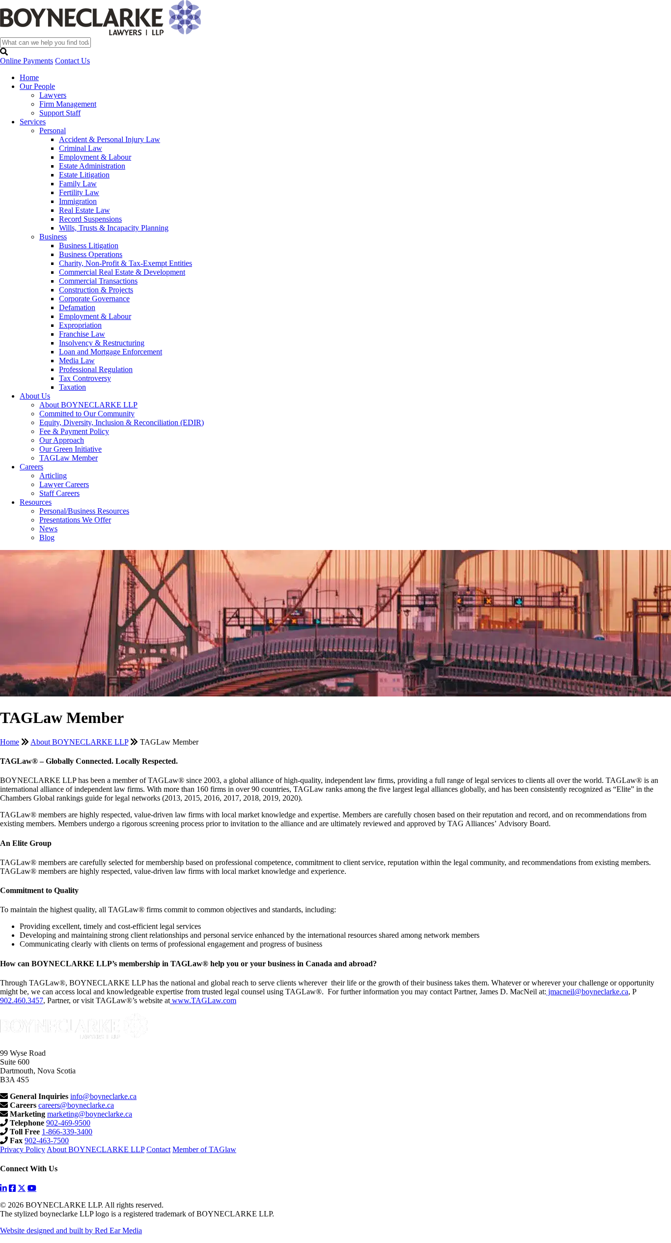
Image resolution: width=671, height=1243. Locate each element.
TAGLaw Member (68, 458)
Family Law (78, 183)
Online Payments (26, 61)
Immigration (78, 201)
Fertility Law (79, 192)
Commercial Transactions (98, 281)
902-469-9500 (68, 1123)
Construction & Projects (96, 290)
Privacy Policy (22, 1149)
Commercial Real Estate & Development (122, 272)
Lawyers (52, 95)
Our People (37, 86)
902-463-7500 (47, 1140)
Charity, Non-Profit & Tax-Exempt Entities (125, 263)
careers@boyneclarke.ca (76, 1105)
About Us (35, 396)
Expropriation (80, 325)
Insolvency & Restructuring (101, 343)
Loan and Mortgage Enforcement (110, 351)
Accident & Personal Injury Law (109, 139)
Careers (31, 467)
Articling (53, 475)
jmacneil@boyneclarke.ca (587, 991)
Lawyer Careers (64, 484)
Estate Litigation (84, 175)
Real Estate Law (84, 210)
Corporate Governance (94, 298)
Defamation (77, 307)
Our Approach (61, 440)
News (48, 528)
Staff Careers (59, 493)
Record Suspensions (90, 219)
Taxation (72, 387)
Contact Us (72, 61)
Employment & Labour (95, 157)
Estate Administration (92, 166)
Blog (47, 537)
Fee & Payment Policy (74, 431)
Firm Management (67, 104)
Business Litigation (88, 245)
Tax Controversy (85, 378)
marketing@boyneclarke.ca (89, 1114)
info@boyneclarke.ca (103, 1096)
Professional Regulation (96, 369)
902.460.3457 (21, 1000)
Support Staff (60, 113)
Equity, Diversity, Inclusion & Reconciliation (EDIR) (121, 422)
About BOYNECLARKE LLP (88, 405)
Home (29, 77)
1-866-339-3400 (67, 1131)
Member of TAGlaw (204, 1149)
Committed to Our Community (87, 413)
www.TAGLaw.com (203, 1000)
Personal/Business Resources (84, 511)
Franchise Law (82, 334)
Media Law (77, 360)
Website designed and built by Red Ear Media (71, 1230)
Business (53, 236)
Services (33, 121)
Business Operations (90, 254)
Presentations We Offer (75, 520)
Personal (52, 130)
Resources (36, 502)
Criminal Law (80, 148)
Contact (158, 1149)
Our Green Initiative (70, 449)
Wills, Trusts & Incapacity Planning (113, 228)
